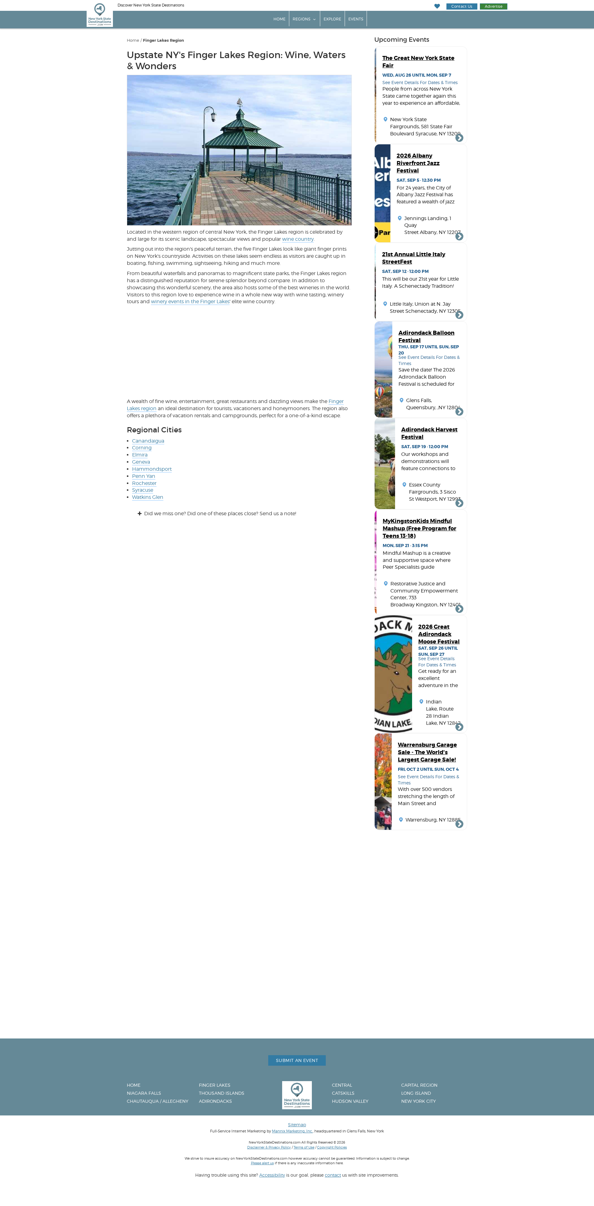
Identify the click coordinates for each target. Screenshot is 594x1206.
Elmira (140, 455)
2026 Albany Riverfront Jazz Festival (418, 163)
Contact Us (461, 6)
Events (355, 19)
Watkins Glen (147, 497)
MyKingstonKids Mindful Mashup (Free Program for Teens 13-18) (419, 528)
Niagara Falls (144, 1093)
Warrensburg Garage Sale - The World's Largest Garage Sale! (427, 752)
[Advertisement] (239, 351)
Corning (142, 448)
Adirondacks (215, 1101)
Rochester (144, 483)
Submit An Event (297, 1060)
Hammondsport (152, 469)
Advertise (493, 6)
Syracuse (142, 490)
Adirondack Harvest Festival (429, 433)
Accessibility (272, 1175)
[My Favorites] (437, 6)
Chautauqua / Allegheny (157, 1101)
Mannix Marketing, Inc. (292, 1131)
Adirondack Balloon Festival (426, 336)
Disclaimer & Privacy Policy (269, 1147)
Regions (301, 19)
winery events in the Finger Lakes (190, 301)
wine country (298, 239)
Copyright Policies (332, 1147)
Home (279, 19)
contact (333, 1175)
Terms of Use (304, 1147)
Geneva (141, 462)
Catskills (343, 1093)
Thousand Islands (221, 1093)
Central (342, 1085)
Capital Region (419, 1085)
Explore (332, 19)
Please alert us (262, 1163)
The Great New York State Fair (418, 61)
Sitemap (297, 1124)
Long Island (416, 1093)
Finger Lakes (214, 1085)
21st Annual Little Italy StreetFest (413, 258)
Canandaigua (148, 441)
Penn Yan (143, 476)
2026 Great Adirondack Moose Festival (439, 634)
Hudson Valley (350, 1101)
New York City (418, 1101)
